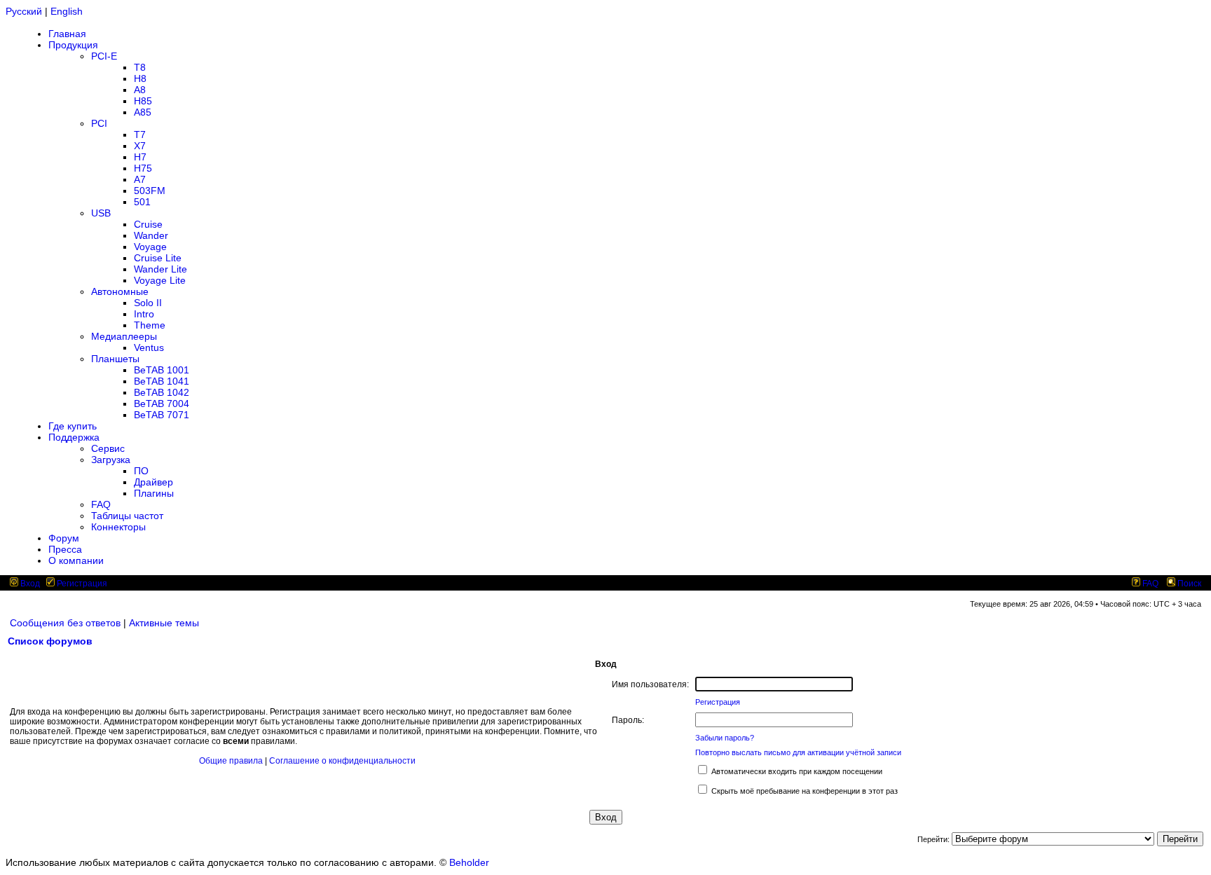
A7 (140, 179)
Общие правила (231, 761)
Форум (63, 538)
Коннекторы (118, 526)
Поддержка (74, 437)
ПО (141, 470)
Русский (24, 11)
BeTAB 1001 (161, 370)
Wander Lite (160, 269)
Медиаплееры (124, 336)
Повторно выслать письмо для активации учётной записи (798, 752)
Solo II (148, 302)
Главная (67, 33)
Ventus (149, 347)
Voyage (150, 246)
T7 (140, 134)
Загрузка (110, 459)
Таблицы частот (127, 515)
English (66, 11)
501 (142, 201)
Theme (149, 325)
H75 (143, 168)
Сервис (108, 448)
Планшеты (115, 358)
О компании (76, 560)
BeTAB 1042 (161, 392)
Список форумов (50, 641)
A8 (140, 89)
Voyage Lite (160, 280)
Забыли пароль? (724, 737)
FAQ (101, 504)
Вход (29, 583)
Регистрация (81, 583)
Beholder (469, 862)
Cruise (148, 224)
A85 (142, 112)
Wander (151, 235)
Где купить (72, 426)
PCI (99, 123)
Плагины (154, 493)
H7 (140, 157)
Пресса (65, 549)
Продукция (73, 44)
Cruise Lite (158, 257)
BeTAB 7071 (161, 414)
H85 (143, 100)
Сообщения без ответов (65, 622)
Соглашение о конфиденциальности (342, 761)
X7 (140, 145)
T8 (140, 67)
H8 (140, 78)
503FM (149, 190)
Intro (144, 313)
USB (101, 213)
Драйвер (153, 482)
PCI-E (104, 56)
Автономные (120, 291)
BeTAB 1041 (161, 381)
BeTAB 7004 (161, 403)
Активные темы (164, 622)
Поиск (1188, 583)
